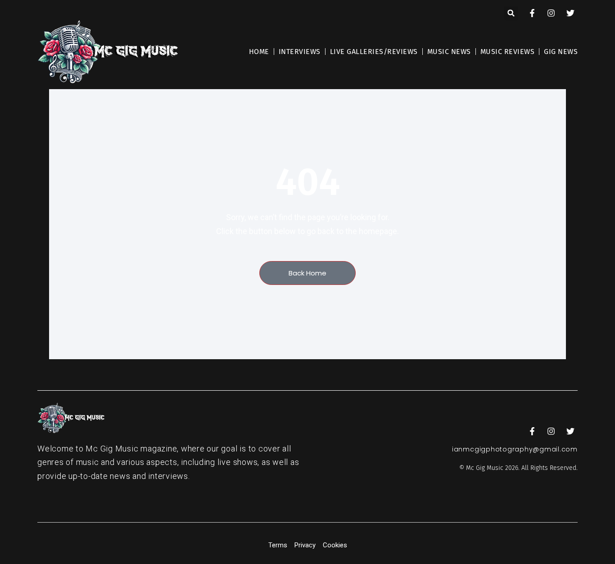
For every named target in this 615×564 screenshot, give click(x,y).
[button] (511, 13)
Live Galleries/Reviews (374, 51)
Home (259, 51)
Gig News (561, 51)
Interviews (300, 51)
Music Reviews (507, 51)
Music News (449, 51)
